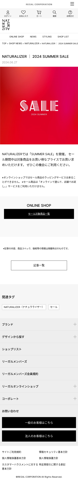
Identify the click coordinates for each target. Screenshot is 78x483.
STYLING (47, 36)
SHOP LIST (63, 36)
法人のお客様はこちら (39, 436)
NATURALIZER (32, 43)
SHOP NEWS (15, 43)
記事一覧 (39, 265)
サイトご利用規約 (11, 452)
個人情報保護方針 (48, 458)
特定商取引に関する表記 (52, 464)
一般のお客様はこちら (39, 422)
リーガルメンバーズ (14, 361)
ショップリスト (12, 349)
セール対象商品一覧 (39, 213)
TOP (4, 43)
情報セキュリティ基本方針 (53, 452)
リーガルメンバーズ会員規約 (20, 373)
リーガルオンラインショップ (20, 386)
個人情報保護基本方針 (14, 458)
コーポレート (10, 398)
